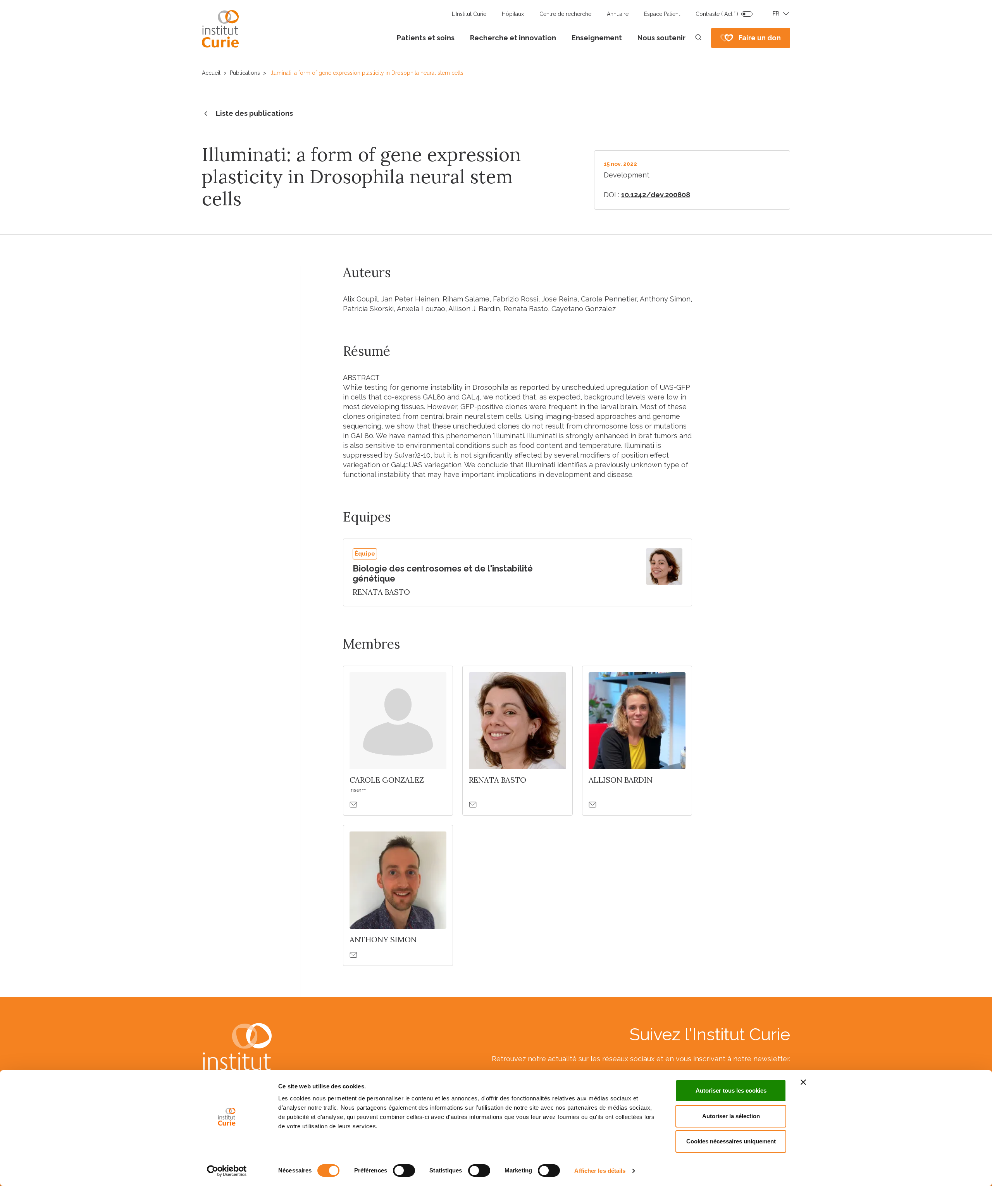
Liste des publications (254, 113)
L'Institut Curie (469, 14)
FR (776, 13)
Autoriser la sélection (731, 1116)
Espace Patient (662, 14)
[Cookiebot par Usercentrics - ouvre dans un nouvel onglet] (227, 1171)
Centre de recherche (565, 14)
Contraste (717, 14)
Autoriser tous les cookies (731, 1090)
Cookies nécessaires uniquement (731, 1141)
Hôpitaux (513, 14)
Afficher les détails (599, 1170)
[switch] (404, 1170)
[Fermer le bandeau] (803, 1082)
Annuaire (618, 14)
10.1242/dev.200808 (655, 195)
